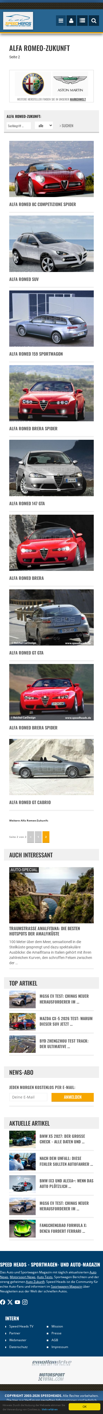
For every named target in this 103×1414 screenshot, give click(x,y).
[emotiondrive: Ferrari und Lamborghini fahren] (51, 1363)
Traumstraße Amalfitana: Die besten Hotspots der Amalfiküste (44, 931)
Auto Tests (45, 1277)
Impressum (60, 1347)
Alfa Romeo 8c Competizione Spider (42, 204)
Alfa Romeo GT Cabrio (30, 802)
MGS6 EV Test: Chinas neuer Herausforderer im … (64, 998)
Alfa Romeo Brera (26, 578)
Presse (57, 1333)
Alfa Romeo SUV (24, 279)
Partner (14, 1333)
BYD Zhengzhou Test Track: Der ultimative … (64, 1043)
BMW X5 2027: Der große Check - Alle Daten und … (62, 1138)
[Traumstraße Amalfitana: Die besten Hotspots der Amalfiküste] (51, 894)
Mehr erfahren (50, 1409)
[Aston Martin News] (70, 83)
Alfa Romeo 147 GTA (27, 503)
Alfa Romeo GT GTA (26, 652)
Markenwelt (78, 99)
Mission (57, 1326)
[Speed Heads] (18, 21)
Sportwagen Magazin (66, 1286)
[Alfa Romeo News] (33, 83)
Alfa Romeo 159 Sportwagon (36, 354)
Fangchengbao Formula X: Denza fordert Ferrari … (63, 1228)
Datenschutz (18, 1347)
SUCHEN (67, 125)
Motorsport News (22, 1277)
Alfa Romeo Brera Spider (33, 428)
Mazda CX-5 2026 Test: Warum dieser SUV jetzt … (66, 1021)
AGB (55, 1340)
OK (85, 1406)
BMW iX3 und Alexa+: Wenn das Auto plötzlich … (66, 1183)
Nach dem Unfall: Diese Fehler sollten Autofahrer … (66, 1161)
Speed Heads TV (21, 1326)
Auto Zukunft (35, 1281)
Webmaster (17, 1340)
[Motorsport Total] (51, 1377)
